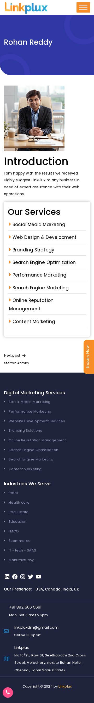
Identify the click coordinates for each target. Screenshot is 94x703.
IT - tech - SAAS (22, 550)
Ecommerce (20, 540)
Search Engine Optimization (44, 262)
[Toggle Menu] (83, 7)
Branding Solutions (25, 430)
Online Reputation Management (37, 440)
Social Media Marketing (39, 224)
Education (18, 521)
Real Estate (18, 511)
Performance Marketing (39, 275)
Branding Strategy (33, 250)
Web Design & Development (45, 237)
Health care (19, 502)
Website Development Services (37, 421)
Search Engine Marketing (41, 288)
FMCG (14, 531)
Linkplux (65, 686)
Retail (14, 492)
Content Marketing (34, 321)
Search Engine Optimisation (33, 449)
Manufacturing (21, 560)
